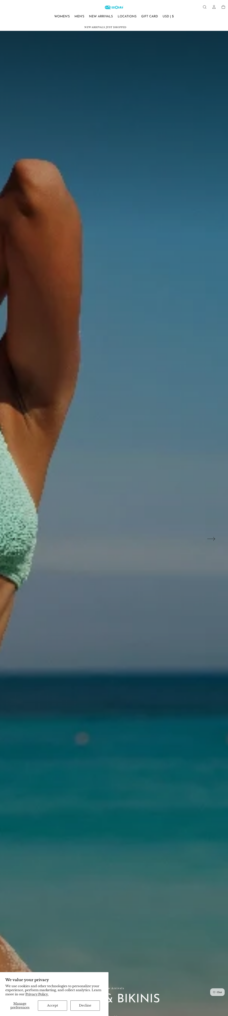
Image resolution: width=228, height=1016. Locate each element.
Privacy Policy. (37, 994)
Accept (52, 1005)
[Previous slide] (17, 539)
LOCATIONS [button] (127, 16)
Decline (85, 1005)
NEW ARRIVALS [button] (101, 16)
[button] (204, 7)
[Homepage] (114, 8)
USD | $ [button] (168, 16)
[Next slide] (211, 539)
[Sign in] (214, 7)
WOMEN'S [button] (62, 16)
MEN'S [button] (79, 16)
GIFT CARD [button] (149, 16)
